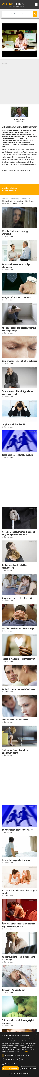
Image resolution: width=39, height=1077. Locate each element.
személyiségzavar (19, 201)
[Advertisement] (19, 84)
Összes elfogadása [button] (10, 1068)
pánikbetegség (6, 203)
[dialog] (19, 1054)
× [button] (36, 1034)
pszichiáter (5, 199)
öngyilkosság (30, 201)
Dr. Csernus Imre (25, 170)
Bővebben (24, 1051)
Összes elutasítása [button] (29, 1068)
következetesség (7, 201)
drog (30, 199)
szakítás (14, 203)
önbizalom (5, 170)
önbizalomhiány (14, 170)
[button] (19, 1074)
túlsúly (21, 203)
